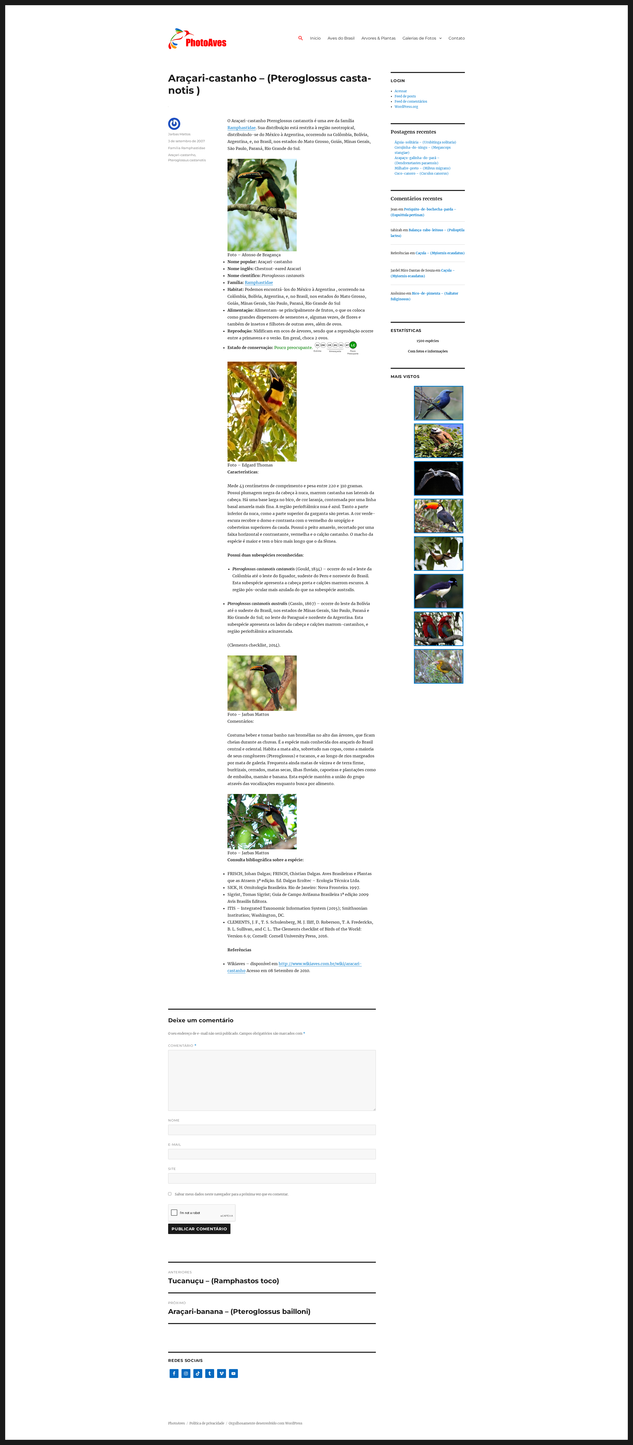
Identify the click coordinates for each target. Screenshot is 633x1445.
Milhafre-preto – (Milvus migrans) (423, 168)
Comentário (182, 1046)
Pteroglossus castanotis (187, 160)
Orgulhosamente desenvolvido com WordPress (265, 1423)
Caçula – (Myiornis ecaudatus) (440, 253)
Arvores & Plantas (379, 38)
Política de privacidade (206, 1423)
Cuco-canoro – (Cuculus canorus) (422, 173)
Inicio (315, 38)
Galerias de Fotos (419, 38)
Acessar (401, 91)
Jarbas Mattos (179, 134)
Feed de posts (405, 96)
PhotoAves (176, 1423)
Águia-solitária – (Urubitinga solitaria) (425, 142)
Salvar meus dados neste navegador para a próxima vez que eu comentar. (232, 1194)
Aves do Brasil (341, 38)
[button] (301, 38)
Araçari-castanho (181, 155)
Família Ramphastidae (186, 148)
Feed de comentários (411, 101)
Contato (457, 38)
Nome (174, 1120)
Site (172, 1169)
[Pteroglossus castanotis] (301, 205)
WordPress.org (406, 107)
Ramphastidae (241, 127)
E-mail (174, 1144)
